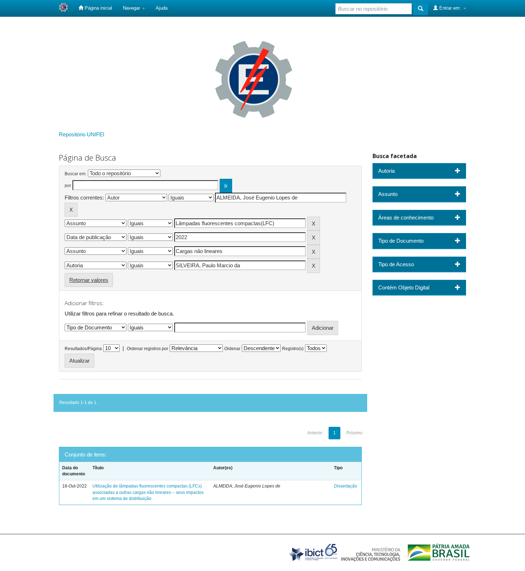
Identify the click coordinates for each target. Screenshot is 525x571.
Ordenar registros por (147, 348)
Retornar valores (88, 280)
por (68, 185)
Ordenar (232, 348)
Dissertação (345, 486)
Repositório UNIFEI (81, 134)
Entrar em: (450, 8)
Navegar (132, 8)
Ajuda (162, 8)
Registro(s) (293, 348)
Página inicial (97, 8)
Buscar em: (75, 173)
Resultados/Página (83, 348)
